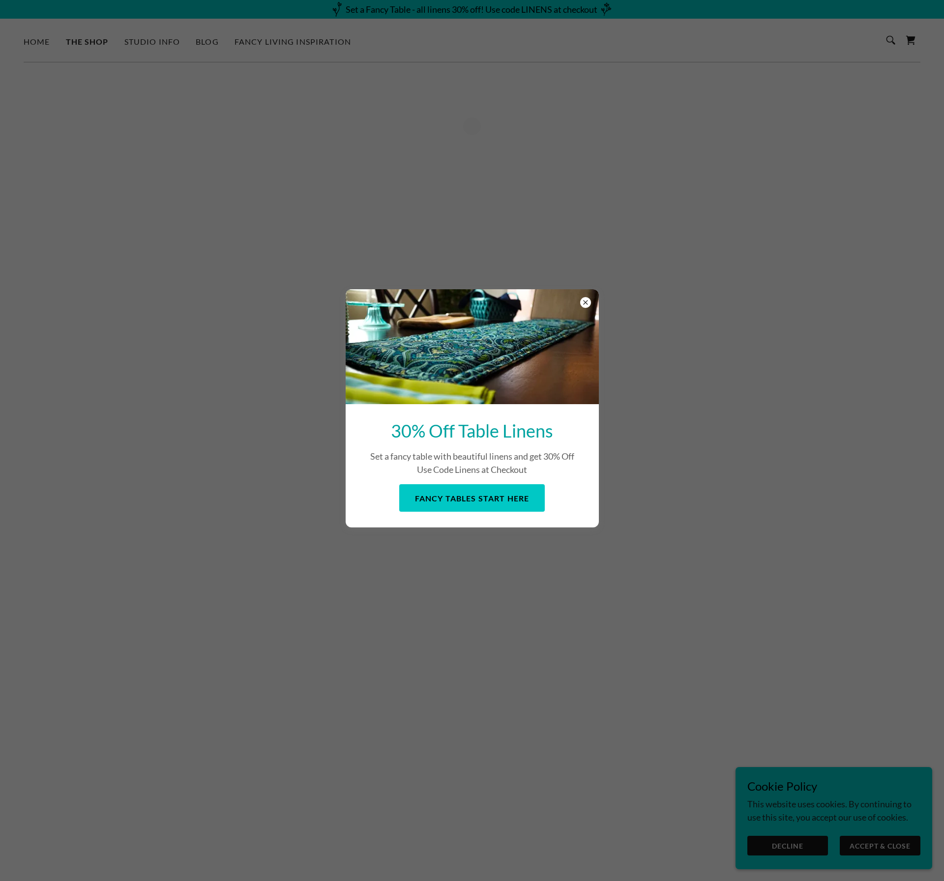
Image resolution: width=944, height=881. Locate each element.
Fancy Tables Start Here (472, 497)
